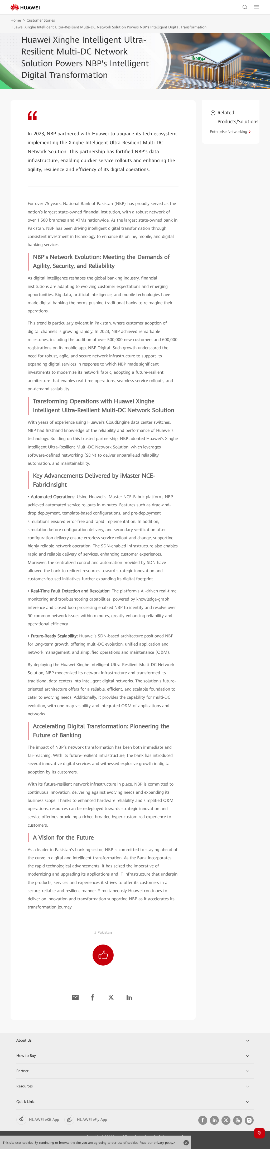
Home (16, 20)
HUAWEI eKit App (44, 1119)
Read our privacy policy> (157, 1143)
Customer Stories (41, 20)
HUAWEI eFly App (92, 1119)
